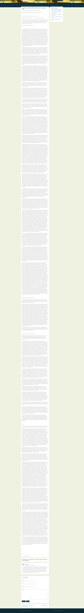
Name (23, 579)
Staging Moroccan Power (45, 605)
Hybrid (62, 610)
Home (22, 3)
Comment (23, 589)
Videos (42, 3)
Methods (34, 3)
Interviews (53, 3)
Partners (46, 3)
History (31, 3)
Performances (26, 3)
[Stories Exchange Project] (27, 1)
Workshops (38, 3)
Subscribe (57, 3)
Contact (49, 3)
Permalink (34, 565)
